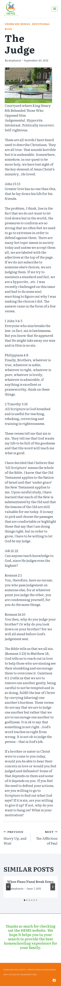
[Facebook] (54, 980)
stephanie (14, 60)
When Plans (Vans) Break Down (30, 881)
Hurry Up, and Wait (15, 838)
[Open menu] (54, 8)
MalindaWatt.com (28, 975)
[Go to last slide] (8, 886)
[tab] (24, 900)
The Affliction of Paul (46, 838)
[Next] (52, 886)
